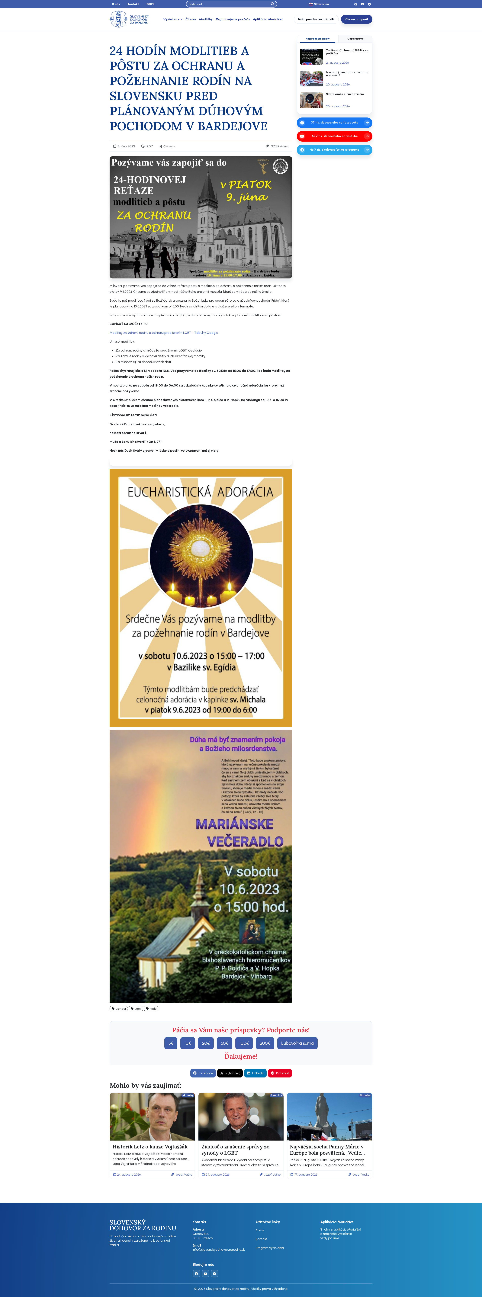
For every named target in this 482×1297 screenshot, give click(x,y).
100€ (244, 1043)
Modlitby (206, 19)
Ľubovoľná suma (297, 1043)
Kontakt (133, 4)
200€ (265, 1043)
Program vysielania (270, 1248)
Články (190, 19)
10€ (187, 1043)
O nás (116, 4)
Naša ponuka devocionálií (316, 19)
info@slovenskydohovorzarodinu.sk (219, 1249)
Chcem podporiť (356, 19)
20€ (206, 1043)
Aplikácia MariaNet (268, 19)
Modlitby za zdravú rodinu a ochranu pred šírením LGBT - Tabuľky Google (164, 333)
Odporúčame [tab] (355, 38)
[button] (119, 1008)
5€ (170, 1043)
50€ (224, 1043)
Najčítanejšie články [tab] (318, 38)
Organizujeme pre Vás (233, 19)
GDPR (150, 4)
